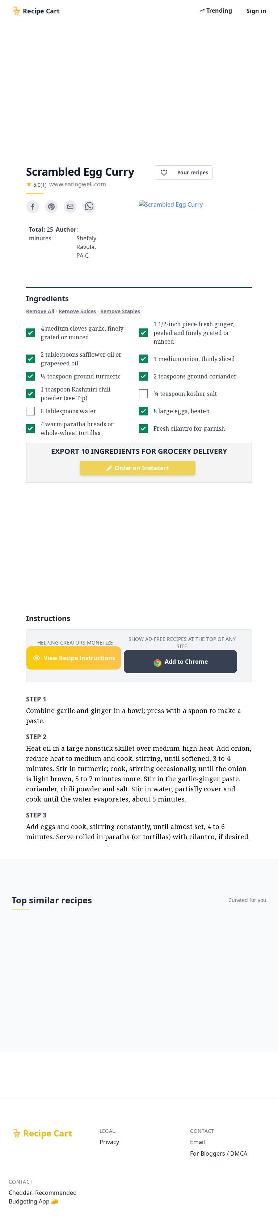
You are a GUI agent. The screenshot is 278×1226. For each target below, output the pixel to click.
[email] (70, 206)
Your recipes (192, 172)
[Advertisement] (139, 91)
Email (197, 1142)
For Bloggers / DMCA (218, 1153)
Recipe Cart (47, 1133)
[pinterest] (51, 206)
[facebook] (32, 206)
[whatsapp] (89, 206)
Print (236, 173)
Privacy (109, 1142)
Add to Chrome (186, 662)
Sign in (256, 11)
